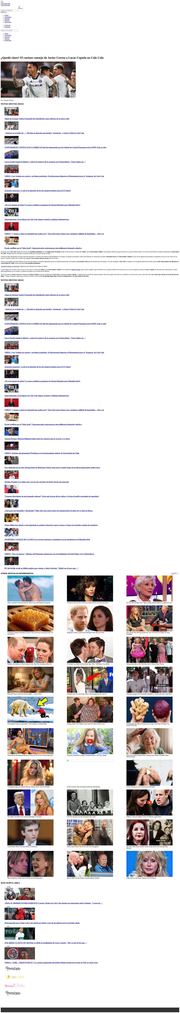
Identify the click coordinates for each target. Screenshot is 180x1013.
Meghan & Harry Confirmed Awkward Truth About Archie (85, 632)
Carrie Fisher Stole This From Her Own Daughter (83, 846)
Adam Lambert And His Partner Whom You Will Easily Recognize (28, 603)
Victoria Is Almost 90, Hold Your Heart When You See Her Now (87, 603)
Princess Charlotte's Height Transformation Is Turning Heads (86, 755)
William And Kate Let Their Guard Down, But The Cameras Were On (29, 664)
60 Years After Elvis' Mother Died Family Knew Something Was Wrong (147, 847)
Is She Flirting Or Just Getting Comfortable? (140, 787)
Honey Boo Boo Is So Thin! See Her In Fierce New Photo (145, 664)
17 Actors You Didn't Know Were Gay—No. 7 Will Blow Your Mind (88, 664)
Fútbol (6, 15)
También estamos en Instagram (10, 266)
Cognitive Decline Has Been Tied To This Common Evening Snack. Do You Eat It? (30, 633)
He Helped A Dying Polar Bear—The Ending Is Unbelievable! (27, 724)
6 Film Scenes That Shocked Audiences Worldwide (83, 787)
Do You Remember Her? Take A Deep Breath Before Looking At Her (149, 603)
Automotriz (7, 17)
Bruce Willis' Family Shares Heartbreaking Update (83, 878)
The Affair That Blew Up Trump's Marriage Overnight (24, 817)
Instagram (7, 27)
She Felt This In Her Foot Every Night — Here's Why (24, 694)
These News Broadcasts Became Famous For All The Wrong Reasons (30, 755)
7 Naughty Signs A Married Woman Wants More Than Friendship (28, 787)
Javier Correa (75, 269)
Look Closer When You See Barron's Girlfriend (22, 846)
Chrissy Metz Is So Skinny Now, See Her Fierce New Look (86, 724)
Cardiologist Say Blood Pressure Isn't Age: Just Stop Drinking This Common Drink (147, 724)
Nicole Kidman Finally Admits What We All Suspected (24, 878)
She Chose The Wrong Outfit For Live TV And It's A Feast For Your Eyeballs (148, 633)
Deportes (7, 19)
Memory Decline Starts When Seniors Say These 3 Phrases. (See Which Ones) (147, 756)
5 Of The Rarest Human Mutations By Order (81, 817)
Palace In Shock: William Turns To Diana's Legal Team (143, 817)
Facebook (7, 25)
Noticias (6, 20)
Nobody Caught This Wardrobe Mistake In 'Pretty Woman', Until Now (149, 694)
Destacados (7, 22)
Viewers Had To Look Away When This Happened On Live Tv (87, 694)
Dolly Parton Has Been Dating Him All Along (141, 878)
